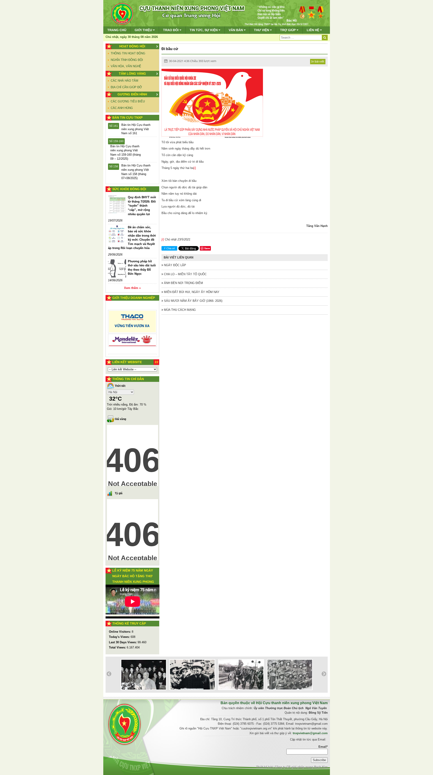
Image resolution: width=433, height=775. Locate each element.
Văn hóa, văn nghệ (126, 66)
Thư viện (262, 30)
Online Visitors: (120, 631)
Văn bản (236, 30)
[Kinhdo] (132, 323)
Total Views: (118, 647)
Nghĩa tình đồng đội (127, 60)
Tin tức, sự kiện (204, 30)
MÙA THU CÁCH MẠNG (179, 309)
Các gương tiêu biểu (128, 101)
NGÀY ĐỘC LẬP (174, 265)
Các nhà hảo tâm (124, 80)
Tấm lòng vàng (132, 73)
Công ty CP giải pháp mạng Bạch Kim (301, 767)
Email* (323, 746)
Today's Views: (120, 637)
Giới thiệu (144, 30)
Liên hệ (313, 30)
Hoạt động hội (132, 46)
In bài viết (317, 61)
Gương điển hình (132, 94)
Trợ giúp (288, 30)
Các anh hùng (122, 108)
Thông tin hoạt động (128, 53)
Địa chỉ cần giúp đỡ (126, 87)
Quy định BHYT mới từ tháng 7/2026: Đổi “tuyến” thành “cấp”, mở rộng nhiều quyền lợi (142, 206)
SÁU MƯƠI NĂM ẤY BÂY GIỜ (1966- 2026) (192, 300)
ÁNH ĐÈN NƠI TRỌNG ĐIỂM (183, 283)
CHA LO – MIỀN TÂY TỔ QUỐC (185, 274)
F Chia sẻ (169, 248)
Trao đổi (171, 30)
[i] (194, 168)
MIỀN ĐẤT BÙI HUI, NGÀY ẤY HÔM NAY (191, 292)
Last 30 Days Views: (123, 642)
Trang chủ (116, 30)
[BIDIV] (132, 335)
